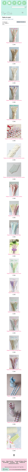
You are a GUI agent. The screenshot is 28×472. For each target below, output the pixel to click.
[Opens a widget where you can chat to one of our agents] (5, 469)
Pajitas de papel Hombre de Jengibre (14, 138)
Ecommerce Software (21, 469)
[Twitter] (19, 4)
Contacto (12, 462)
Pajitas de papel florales (14, 254)
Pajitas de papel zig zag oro (14, 61)
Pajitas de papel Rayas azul (14, 396)
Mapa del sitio (9, 461)
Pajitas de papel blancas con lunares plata (14, 158)
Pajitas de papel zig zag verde (14, 448)
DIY (17, 462)
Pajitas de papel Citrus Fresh (14, 273)
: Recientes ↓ (21, 21)
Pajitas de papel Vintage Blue (14, 350)
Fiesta (6, 19)
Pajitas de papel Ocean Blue (14, 235)
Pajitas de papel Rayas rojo (14, 422)
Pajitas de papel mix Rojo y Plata (14, 196)
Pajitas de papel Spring (14, 215)
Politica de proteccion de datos (17, 463)
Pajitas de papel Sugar (14, 292)
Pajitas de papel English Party (14, 369)
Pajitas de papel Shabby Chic (14, 331)
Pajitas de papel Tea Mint (14, 311)
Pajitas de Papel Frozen (14, 81)
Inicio (3, 19)
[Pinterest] (14, 4)
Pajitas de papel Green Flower (14, 119)
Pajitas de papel (10, 19)
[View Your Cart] (24, 4)
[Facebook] (4, 4)
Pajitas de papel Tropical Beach (14, 42)
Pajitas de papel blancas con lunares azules (14, 177)
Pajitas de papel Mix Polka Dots (14, 100)
